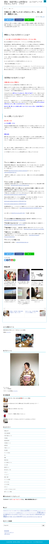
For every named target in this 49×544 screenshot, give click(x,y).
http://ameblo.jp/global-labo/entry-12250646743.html (15, 194)
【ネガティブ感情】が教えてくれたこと (16, 413)
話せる (31, 516)
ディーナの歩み (7, 452)
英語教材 (18, 516)
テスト (15, 512)
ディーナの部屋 (7, 479)
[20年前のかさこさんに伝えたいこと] (37, 293)
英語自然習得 (6, 440)
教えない (17, 514)
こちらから (8, 332)
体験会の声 (6, 430)
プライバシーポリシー (9, 532)
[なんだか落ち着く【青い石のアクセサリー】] (24, 275)
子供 (39, 512)
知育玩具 (6, 445)
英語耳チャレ (6, 467)
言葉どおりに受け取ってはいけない (15, 408)
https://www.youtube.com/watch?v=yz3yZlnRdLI (34, 229)
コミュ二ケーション (41, 510)
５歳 (41, 516)
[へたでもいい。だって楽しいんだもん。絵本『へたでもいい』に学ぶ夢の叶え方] (37, 275)
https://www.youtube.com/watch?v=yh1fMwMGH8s (15, 220)
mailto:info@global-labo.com (10, 172)
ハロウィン (19, 512)
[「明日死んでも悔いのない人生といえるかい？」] (10, 293)
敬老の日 (20, 514)
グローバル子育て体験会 (33, 510)
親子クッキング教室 (8, 491)
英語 (5, 516)
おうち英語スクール (8, 462)
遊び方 (34, 516)
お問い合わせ (7, 533)
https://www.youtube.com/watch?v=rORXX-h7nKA (14, 224)
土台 (36, 512)
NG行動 (4, 510)
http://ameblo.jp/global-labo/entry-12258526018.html (15, 203)
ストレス (7, 512)
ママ (27, 512)
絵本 (41, 514)
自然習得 (43, 514)
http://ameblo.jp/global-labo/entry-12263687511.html (31, 208)
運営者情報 (6, 530)
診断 (29, 516)
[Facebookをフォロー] (7, 260)
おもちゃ (7, 510)
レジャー (33, 512)
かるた (10, 510)
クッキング (6, 474)
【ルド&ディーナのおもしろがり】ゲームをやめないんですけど (21, 419)
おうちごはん (6, 481)
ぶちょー (6, 472)
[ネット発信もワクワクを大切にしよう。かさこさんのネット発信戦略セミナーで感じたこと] (24, 293)
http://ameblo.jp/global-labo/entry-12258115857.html (15, 201)
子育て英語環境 (7, 433)
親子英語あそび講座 (26, 516)
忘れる (11, 514)
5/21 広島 (23, 213)
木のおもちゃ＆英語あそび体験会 (27, 514)
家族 (6, 514)
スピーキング (11, 512)
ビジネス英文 (6, 484)
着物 (5, 457)
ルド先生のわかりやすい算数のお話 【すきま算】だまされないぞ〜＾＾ (23, 403)
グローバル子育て (25, 510)
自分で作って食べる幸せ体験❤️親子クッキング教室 (19, 398)
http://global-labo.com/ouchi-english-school (20, 185)
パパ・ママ (24, 512)
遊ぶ (36, 516)
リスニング (30, 512)
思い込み (13, 514)
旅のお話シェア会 (7, 469)
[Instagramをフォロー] (10, 260)
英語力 (8, 516)
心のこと (6, 486)
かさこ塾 (42, 16)
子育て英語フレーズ (8, 435)
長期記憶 (38, 516)
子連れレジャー (7, 447)
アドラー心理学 (13, 510)
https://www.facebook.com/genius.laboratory (18, 170)
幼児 (9, 514)
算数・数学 (6, 477)
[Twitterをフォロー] (5, 260)
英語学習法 (14, 516)
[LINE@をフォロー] (14, 260)
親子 (21, 516)
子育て (42, 512)
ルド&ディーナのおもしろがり (10, 489)
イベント (18, 510)
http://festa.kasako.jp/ (16, 213)
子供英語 (6, 438)
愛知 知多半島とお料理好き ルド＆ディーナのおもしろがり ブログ (23, 3)
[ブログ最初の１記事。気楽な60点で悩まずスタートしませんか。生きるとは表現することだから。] (10, 275)
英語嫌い (11, 516)
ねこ (5, 455)
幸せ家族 (6, 450)
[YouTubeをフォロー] (12, 260)
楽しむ (33, 514)
